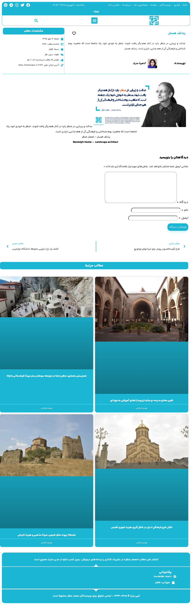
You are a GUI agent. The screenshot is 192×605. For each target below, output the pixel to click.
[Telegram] (11, 5)
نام (185, 210)
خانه (185, 5)
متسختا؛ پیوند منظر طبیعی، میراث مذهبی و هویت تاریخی (47, 535)
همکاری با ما (140, 5)
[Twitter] (22, 5)
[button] (94, 20)
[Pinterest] (6, 5)
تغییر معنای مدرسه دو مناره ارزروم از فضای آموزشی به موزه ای (141, 401)
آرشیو (177, 5)
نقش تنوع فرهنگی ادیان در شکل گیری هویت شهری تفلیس (141, 527)
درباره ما (126, 5)
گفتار (51, 49)
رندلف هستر (176, 33)
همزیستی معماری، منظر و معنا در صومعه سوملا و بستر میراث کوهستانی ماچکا (47, 376)
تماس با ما (114, 5)
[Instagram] (17, 5)
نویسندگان (165, 5)
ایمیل (183, 218)
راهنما (153, 5)
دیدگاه (182, 202)
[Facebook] (28, 5)
